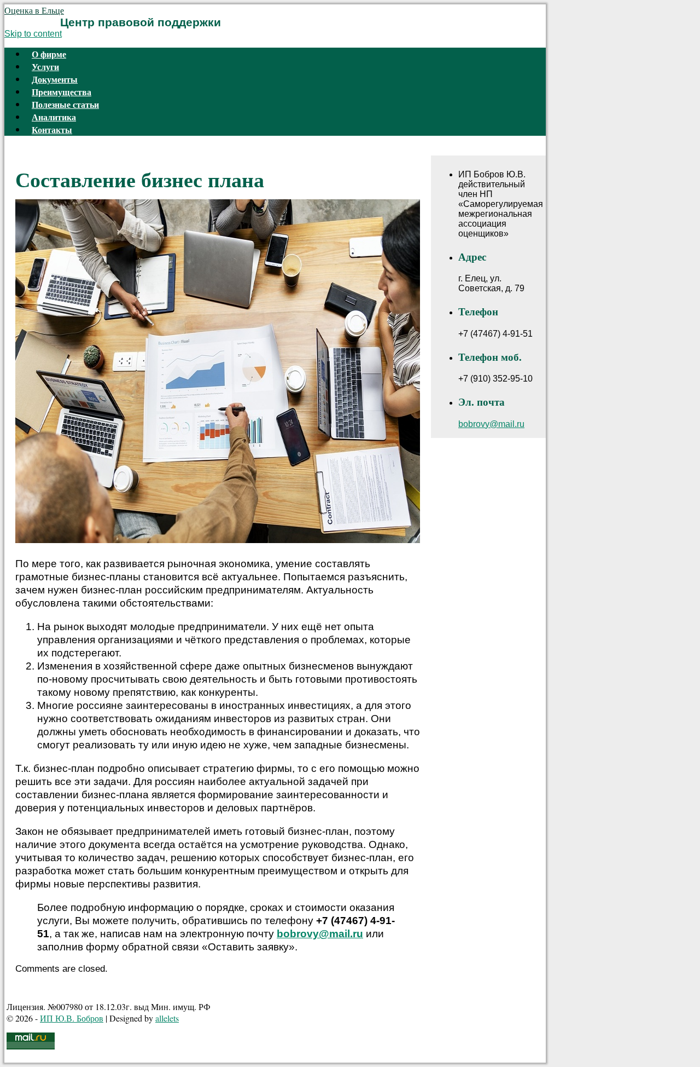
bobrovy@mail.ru (320, 933)
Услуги (45, 66)
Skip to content (33, 33)
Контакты (52, 129)
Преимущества (61, 91)
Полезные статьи (65, 104)
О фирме (49, 54)
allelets (167, 1018)
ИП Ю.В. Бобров (71, 1018)
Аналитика (54, 117)
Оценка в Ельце (34, 10)
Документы (55, 79)
